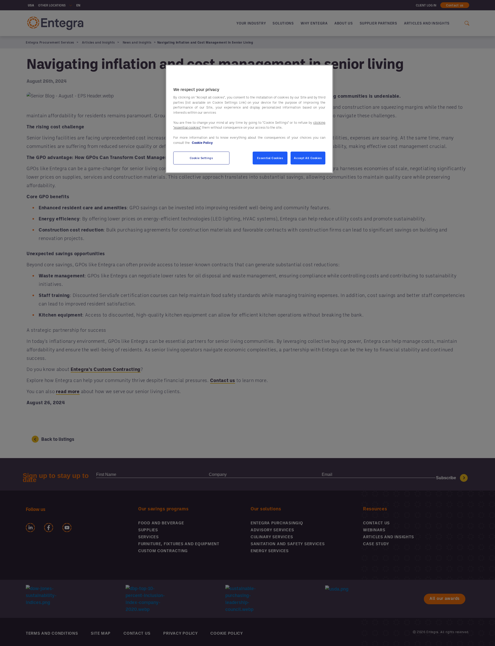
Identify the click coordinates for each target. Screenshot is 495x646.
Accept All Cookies (308, 158)
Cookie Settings (201, 158)
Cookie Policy (202, 142)
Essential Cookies (270, 158)
